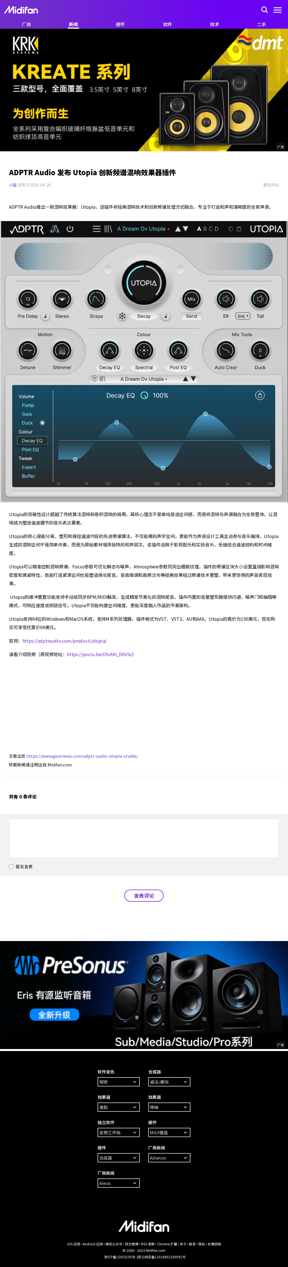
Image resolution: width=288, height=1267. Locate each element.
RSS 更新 (148, 1243)
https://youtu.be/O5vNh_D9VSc (99, 654)
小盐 (13, 185)
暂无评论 (271, 185)
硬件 (120, 24)
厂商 (26, 24)
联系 (192, 1243)
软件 (167, 24)
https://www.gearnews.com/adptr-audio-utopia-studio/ (82, 756)
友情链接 (214, 1243)
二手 (261, 24)
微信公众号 (113, 1243)
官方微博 (131, 1243)
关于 (183, 1243)
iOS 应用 (73, 1243)
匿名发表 (24, 866)
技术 (214, 24)
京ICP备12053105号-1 (121, 1256)
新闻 (73, 24)
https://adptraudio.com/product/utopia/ (64, 640)
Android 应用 (93, 1243)
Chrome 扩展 (167, 1243)
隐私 (201, 1243)
